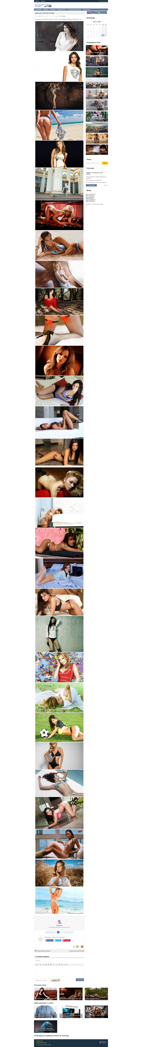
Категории (38, 9)
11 (90, 31)
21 (99, 33)
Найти (104, 163)
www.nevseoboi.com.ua (41, 1042)
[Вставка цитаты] (61, 964)
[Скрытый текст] (59, 964)
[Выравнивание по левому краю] (46, 964)
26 (93, 35)
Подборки (52, 9)
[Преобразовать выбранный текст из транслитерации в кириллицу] (64, 964)
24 (88, 35)
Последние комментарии (74, 9)
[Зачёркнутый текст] (43, 964)
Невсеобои (45, 6)
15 (102, 31)
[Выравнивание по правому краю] (51, 964)
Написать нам (39, 1040)
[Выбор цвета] (56, 964)
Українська (102, 13)
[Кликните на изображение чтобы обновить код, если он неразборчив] (55, 981)
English (92, 13)
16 (105, 31)
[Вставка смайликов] (53, 964)
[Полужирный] (36, 964)
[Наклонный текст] (38, 964)
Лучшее (43, 1)
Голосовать (91, 185)
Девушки (45, 9)
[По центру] (48, 964)
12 (93, 31)
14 (99, 31)
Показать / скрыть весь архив (94, 204)
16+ (59, 16)
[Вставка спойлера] (66, 964)
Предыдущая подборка (43, 951)
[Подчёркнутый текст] (40, 964)
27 (96, 35)
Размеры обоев (62, 9)
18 (90, 33)
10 (88, 31)
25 (90, 35)
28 (99, 35)
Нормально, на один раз (94, 180)
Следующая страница (68, 932)
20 (96, 33)
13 (96, 31)
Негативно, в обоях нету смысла (97, 182)
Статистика (86, 9)
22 (102, 33)
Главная (37, 1)
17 (88, 33)
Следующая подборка (75, 951)
